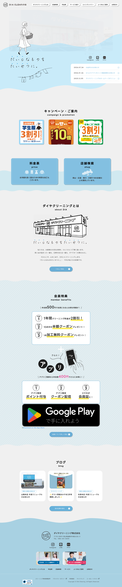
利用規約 (71, 579)
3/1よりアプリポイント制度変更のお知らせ (94, 73)
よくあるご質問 (103, 5)
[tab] (59, 144)
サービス (67, 569)
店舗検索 (55, 5)
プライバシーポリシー (59, 579)
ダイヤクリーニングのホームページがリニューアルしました (96, 78)
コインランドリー (88, 5)
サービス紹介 (74, 5)
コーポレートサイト (92, 579)
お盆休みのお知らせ (86, 67)
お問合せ (114, 5)
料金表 (64, 5)
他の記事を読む (60, 508)
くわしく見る (60, 269)
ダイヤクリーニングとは (40, 5)
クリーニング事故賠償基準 (43, 579)
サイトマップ (80, 579)
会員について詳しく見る (59, 434)
